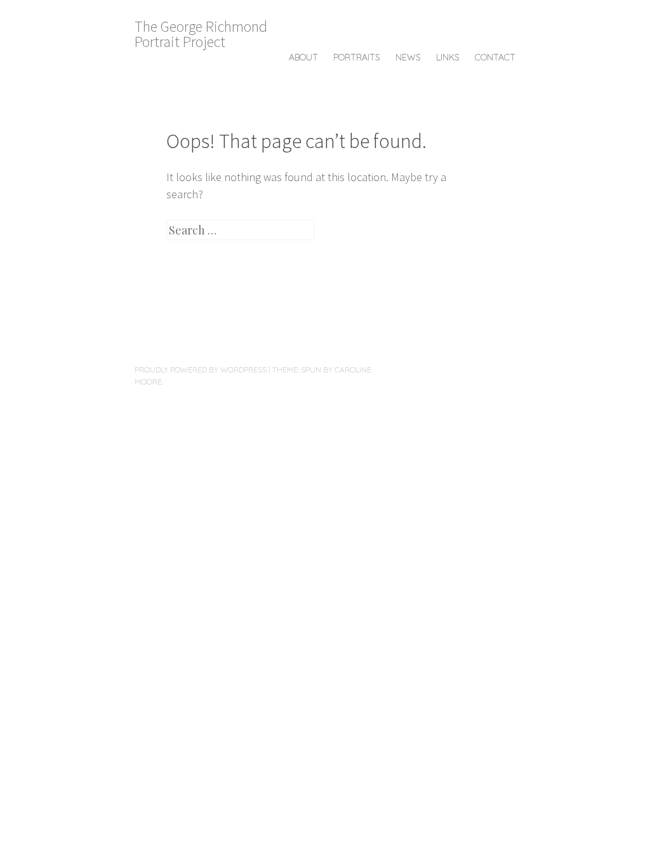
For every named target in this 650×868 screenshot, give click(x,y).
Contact (495, 57)
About (303, 57)
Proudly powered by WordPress (201, 369)
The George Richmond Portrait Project (201, 34)
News (408, 57)
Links (448, 57)
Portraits (356, 57)
